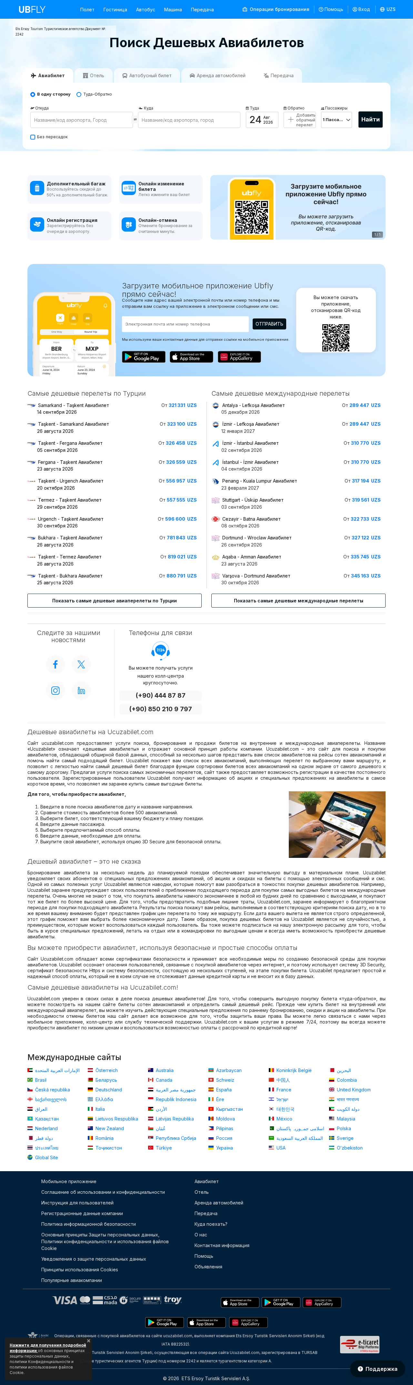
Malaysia (345, 1118)
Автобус (145, 9)
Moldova (225, 1118)
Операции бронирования (278, 9)
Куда (148, 108)
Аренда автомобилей (219, 1202)
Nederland (46, 1128)
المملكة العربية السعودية (299, 1138)
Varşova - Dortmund (256, 575)
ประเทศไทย (46, 1148)
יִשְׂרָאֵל (281, 1099)
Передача (202, 9)
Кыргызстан (229, 1109)
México (283, 1118)
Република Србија (175, 1138)
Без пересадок (52, 136)
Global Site (46, 1157)
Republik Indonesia (175, 1099)
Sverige (345, 1138)
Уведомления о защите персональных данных (93, 1259)
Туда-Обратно (97, 94)
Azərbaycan (228, 1070)
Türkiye (163, 1148)
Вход (364, 9)
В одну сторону (54, 94)
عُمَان (160, 1128)
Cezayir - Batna (251, 519)
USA (280, 1148)
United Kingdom (353, 1089)
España (223, 1089)
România (104, 1138)
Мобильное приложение (68, 1181)
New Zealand (109, 1128)
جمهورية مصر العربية (175, 1089)
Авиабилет (207, 1181)
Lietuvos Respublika (116, 1118)
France (283, 1089)
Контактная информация (222, 1245)
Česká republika (52, 1089)
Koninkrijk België (293, 1070)
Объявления (208, 1266)
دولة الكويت (347, 1109)
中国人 (282, 1080)
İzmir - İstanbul (250, 443)
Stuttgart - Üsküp (253, 500)
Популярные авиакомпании (71, 1280)
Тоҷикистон (108, 1148)
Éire (219, 1099)
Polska (343, 1128)
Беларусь (105, 1080)
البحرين (343, 1070)
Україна (224, 1148)
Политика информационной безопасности (88, 1224)
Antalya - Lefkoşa (253, 405)
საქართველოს (50, 1099)
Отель (202, 1192)
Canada (163, 1080)
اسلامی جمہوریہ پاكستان (299, 1128)
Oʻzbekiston (349, 1148)
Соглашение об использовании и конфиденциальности (103, 1192)
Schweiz (224, 1080)
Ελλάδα (103, 1099)
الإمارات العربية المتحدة (57, 1070)
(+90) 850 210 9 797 (160, 709)
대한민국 (285, 1109)
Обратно (296, 108)
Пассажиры (336, 108)
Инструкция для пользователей (77, 1202)
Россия (223, 1138)
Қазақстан (46, 1118)
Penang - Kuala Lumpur (259, 481)
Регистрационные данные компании (82, 1213)
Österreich (106, 1070)
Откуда (42, 108)
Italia (99, 1109)
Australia (164, 1070)
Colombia (346, 1080)
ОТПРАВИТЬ (269, 324)
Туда (254, 108)
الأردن (161, 1109)
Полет (87, 9)
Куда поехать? (211, 1224)
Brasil (40, 1080)
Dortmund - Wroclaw (257, 537)
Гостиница (115, 9)
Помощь (334, 9)
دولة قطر (43, 1138)
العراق (40, 1109)
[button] (388, 9)
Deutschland (108, 1089)
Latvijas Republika (174, 1118)
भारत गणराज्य (347, 1099)
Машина (173, 9)
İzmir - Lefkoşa (250, 424)
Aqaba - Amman (251, 556)
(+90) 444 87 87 (161, 695)
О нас (201, 1234)
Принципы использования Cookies (79, 1269)
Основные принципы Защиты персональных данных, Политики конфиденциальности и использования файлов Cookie (105, 1241)
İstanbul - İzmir (250, 462)
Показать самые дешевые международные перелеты (298, 600)
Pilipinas (224, 1128)
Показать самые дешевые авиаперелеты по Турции (114, 600)
